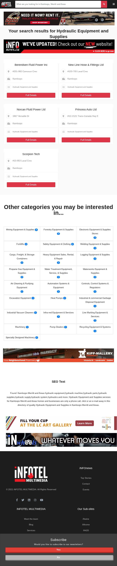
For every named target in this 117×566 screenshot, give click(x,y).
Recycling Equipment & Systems (95, 327)
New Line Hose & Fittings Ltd (86, 64)
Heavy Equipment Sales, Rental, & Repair (58, 256)
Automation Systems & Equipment (58, 285)
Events (86, 489)
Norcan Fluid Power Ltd (31, 109)
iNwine (86, 519)
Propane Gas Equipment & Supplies (22, 271)
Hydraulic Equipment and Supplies (25, 87)
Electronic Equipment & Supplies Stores (95, 231)
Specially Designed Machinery (20, 337)
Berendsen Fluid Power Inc (31, 64)
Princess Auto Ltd (86, 109)
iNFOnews (86, 468)
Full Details (31, 95)
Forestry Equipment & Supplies (58, 229)
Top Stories (86, 478)
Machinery (20, 327)
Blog (31, 524)
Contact (86, 484)
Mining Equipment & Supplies (20, 229)
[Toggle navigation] (115, 4)
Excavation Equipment (20, 298)
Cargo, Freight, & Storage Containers (22, 256)
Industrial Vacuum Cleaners (20, 312)
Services (31, 530)
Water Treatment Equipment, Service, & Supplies (58, 271)
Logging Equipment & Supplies (95, 254)
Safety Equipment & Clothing (57, 244)
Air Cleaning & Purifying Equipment (22, 285)
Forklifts (20, 244)
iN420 (86, 530)
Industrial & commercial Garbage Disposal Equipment (95, 300)
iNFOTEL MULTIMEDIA (25, 489)
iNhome (86, 524)
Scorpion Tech (31, 154)
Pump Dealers (57, 327)
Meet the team (31, 519)
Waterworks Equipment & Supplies (95, 271)
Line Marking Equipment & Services (95, 314)
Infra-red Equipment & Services (58, 312)
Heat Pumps (57, 298)
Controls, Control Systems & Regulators (95, 285)
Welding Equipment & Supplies (95, 244)
